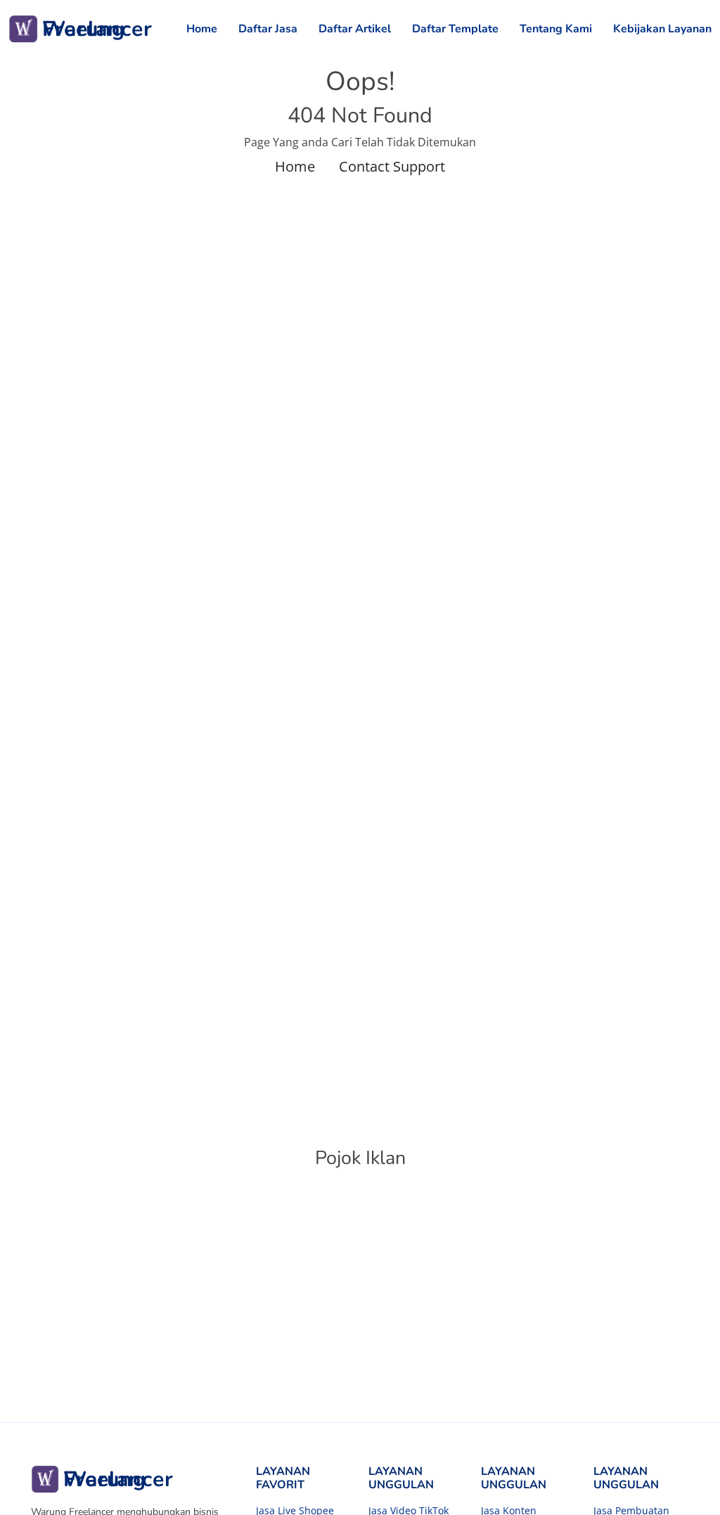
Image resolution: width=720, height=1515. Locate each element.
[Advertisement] (360, 1302)
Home (201, 29)
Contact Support (392, 166)
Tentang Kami (556, 29)
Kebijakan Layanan (662, 29)
